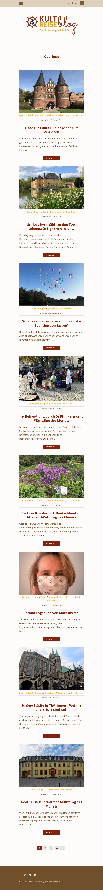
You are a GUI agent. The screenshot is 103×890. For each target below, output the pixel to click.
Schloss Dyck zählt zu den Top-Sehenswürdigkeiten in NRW (51, 226)
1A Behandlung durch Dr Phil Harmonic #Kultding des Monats (51, 418)
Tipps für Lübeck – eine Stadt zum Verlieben (52, 130)
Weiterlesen (51, 158)
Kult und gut (57, 212)
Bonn (29, 212)
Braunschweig (37, 403)
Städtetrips (77, 115)
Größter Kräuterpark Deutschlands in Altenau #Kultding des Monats (51, 515)
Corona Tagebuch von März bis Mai (51, 613)
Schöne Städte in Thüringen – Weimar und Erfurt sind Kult (51, 707)
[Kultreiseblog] (51, 25)
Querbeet (50, 115)
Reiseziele (63, 115)
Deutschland (26, 115)
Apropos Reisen (30, 597)
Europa (39, 115)
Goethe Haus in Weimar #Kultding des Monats (51, 804)
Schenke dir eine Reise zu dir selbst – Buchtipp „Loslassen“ (51, 323)
